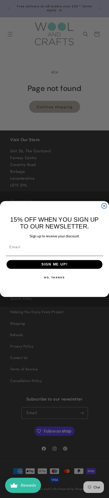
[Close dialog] (104, 205)
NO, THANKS (54, 277)
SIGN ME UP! (54, 264)
